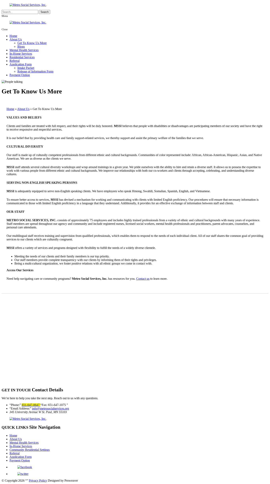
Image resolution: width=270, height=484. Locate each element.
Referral (14, 60)
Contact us (142, 278)
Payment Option (19, 75)
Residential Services (22, 57)
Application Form (20, 64)
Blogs (21, 46)
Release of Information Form (35, 71)
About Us (15, 39)
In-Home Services (20, 53)
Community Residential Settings (29, 449)
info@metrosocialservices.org (50, 408)
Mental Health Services (24, 50)
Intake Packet (25, 68)
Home (13, 36)
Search (45, 11)
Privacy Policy (38, 480)
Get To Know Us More (32, 43)
